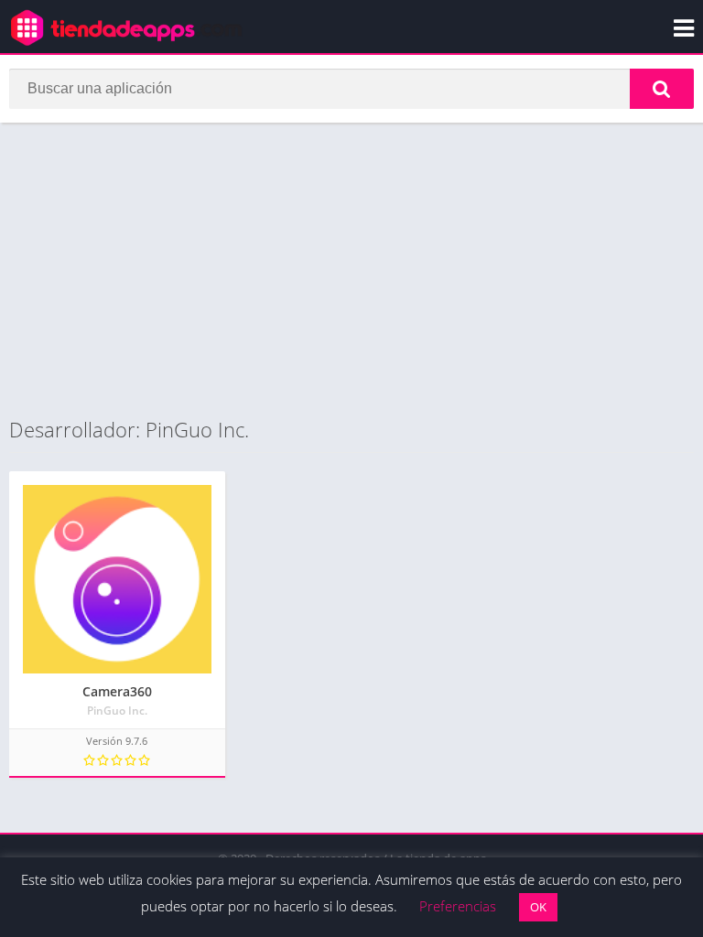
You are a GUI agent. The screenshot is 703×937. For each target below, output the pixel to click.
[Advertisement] (351, 269)
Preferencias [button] (457, 906)
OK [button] (538, 907)
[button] (662, 89)
